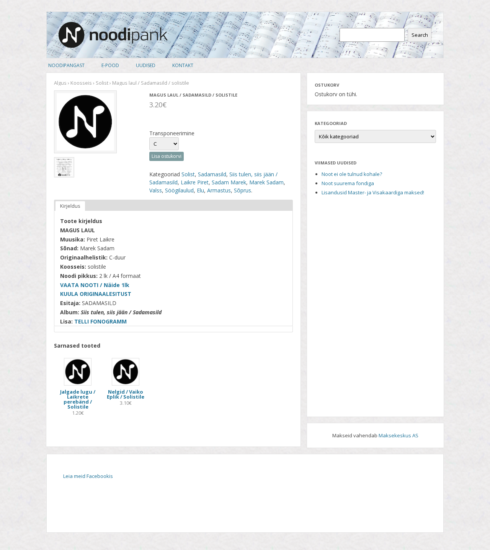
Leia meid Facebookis (88, 476)
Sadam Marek (229, 182)
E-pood (110, 65)
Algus (60, 82)
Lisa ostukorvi (166, 156)
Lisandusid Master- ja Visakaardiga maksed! (373, 192)
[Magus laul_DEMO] (64, 167)
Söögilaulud (179, 190)
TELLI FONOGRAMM (100, 321)
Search (420, 34)
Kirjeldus (70, 205)
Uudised (145, 65)
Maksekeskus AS (398, 435)
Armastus (219, 190)
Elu (200, 190)
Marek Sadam (266, 182)
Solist (102, 82)
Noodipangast (66, 65)
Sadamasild (212, 174)
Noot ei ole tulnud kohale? (352, 174)
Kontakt (182, 65)
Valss (155, 190)
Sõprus (242, 190)
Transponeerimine (171, 133)
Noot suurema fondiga (348, 183)
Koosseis (81, 82)
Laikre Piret (195, 182)
